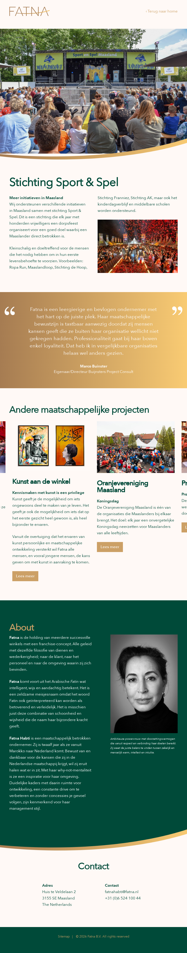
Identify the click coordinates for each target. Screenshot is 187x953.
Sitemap (64, 936)
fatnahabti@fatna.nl (121, 891)
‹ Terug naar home (162, 11)
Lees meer (25, 576)
